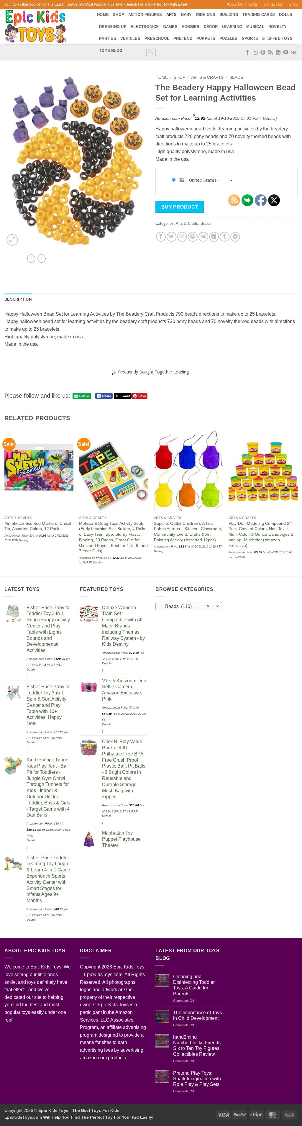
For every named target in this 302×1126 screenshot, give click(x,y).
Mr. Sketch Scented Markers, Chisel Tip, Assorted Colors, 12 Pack (37, 526)
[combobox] (188, 606)
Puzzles (228, 38)
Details (269, 118)
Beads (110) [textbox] (186, 606)
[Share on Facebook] (161, 237)
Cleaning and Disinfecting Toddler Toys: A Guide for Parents (194, 985)
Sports (250, 38)
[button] (12, 240)
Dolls (285, 14)
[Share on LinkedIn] (214, 237)
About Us (235, 4)
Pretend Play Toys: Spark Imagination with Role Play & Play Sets (197, 1079)
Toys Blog (110, 50)
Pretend (182, 38)
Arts (171, 14)
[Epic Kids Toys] (46, 26)
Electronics (145, 26)
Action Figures (145, 14)
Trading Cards (258, 14)
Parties (107, 38)
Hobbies (191, 26)
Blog (253, 4)
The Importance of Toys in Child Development (197, 1015)
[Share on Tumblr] (224, 237)
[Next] (297, 502)
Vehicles (130, 38)
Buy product (179, 206)
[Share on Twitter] (171, 237)
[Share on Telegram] (235, 237)
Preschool (157, 38)
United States (203, 180)
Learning (232, 26)
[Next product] (31, 258)
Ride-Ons (205, 14)
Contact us (273, 4)
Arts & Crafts (207, 77)
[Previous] (4, 502)
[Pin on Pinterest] (193, 237)
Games (170, 26)
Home (103, 14)
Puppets (205, 38)
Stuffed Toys (277, 38)
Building (228, 14)
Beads (236, 77)
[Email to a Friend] (182, 237)
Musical (255, 26)
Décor (211, 26)
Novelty (277, 26)
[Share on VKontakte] (203, 237)
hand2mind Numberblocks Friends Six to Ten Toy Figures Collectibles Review (197, 1046)
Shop (293, 4)
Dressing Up (113, 26)
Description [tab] (18, 299)
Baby (186, 14)
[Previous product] (41, 258)
